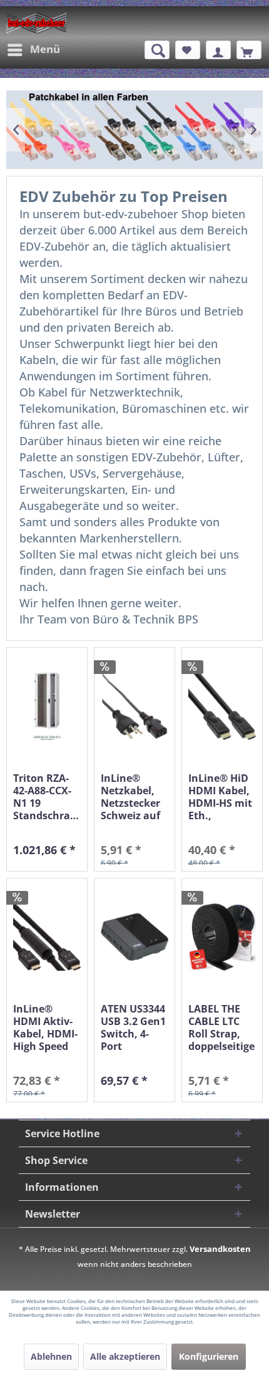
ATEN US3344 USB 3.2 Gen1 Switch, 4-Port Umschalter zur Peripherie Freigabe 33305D (133, 1027)
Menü (45, 49)
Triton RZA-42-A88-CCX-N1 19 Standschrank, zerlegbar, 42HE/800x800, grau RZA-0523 (47, 797)
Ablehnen (51, 1356)
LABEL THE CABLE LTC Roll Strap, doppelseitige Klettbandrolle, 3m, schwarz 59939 (222, 1027)
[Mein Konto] (218, 50)
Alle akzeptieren (125, 1356)
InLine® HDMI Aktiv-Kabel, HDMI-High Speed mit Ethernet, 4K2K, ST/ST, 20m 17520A (46, 1027)
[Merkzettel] (187, 50)
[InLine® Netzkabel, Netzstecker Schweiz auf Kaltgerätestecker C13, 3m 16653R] (134, 706)
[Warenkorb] (248, 50)
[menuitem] (33, 50)
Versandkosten (220, 1248)
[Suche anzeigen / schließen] (157, 50)
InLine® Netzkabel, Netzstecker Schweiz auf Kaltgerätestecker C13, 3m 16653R (134, 797)
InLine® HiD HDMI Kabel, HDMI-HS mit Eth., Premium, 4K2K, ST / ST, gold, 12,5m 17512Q (221, 797)
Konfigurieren (208, 1356)
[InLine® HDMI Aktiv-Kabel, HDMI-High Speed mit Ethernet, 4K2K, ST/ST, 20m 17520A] (47, 937)
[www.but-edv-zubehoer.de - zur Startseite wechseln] (36, 23)
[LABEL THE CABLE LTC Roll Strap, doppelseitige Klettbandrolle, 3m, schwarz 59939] (222, 937)
